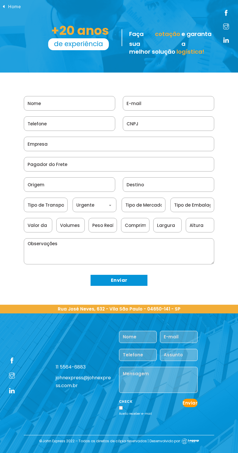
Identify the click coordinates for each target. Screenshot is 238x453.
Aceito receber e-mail (135, 414)
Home (14, 6)
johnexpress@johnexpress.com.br (83, 381)
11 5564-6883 (71, 367)
